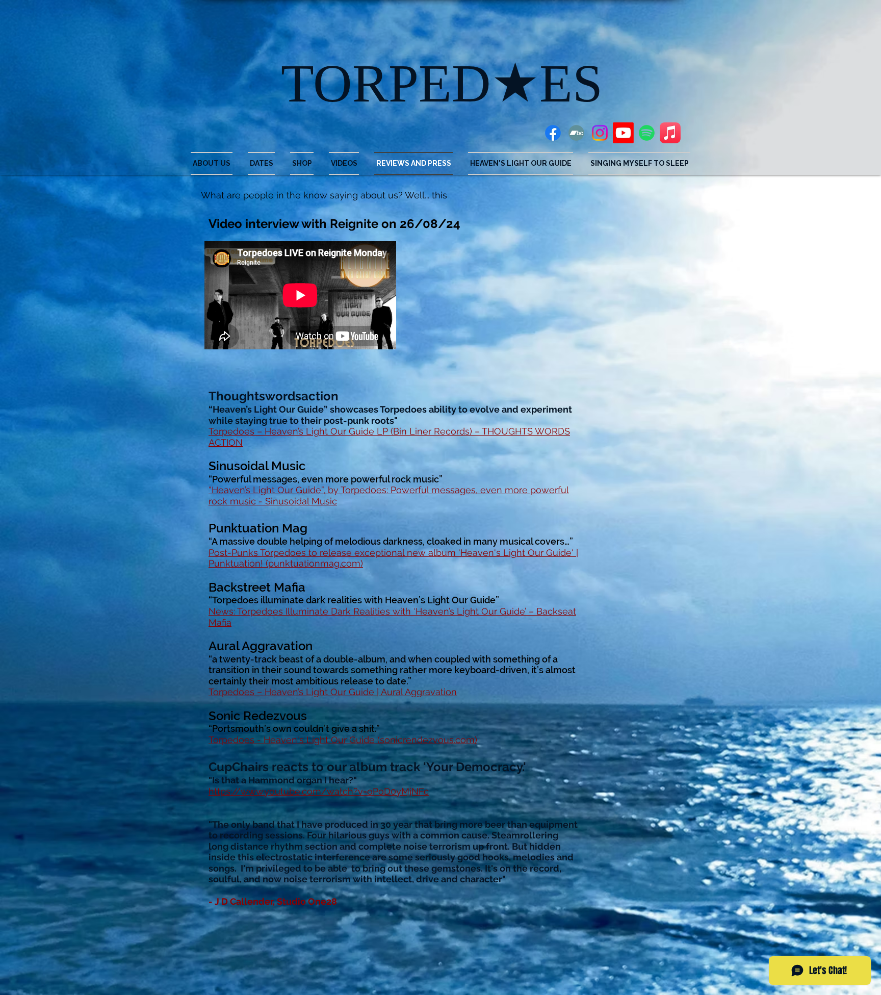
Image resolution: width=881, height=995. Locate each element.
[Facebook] (552, 132)
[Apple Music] (670, 132)
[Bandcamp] (576, 132)
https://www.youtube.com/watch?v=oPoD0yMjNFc (319, 791)
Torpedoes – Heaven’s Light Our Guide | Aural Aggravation (333, 691)
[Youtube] (623, 132)
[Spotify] (646, 132)
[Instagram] (599, 132)
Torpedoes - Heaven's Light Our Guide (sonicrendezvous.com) (343, 739)
